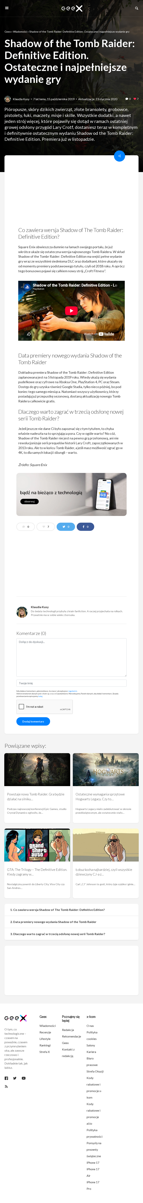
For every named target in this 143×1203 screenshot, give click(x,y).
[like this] (135, 99)
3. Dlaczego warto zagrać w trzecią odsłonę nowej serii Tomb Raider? (57, 934)
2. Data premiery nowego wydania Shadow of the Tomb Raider (53, 922)
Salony (91, 1045)
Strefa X (44, 1051)
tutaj (40, 696)
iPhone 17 (93, 1162)
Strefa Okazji (95, 1071)
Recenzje (45, 1032)
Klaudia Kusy (21, 99)
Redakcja (68, 1030)
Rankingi (45, 1045)
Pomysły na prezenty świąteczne (94, 1149)
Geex (7, 31)
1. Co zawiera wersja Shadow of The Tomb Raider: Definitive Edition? (57, 909)
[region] (71, 192)
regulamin (72, 691)
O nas (90, 1025)
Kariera (91, 1051)
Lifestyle (44, 1038)
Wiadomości (20, 31)
